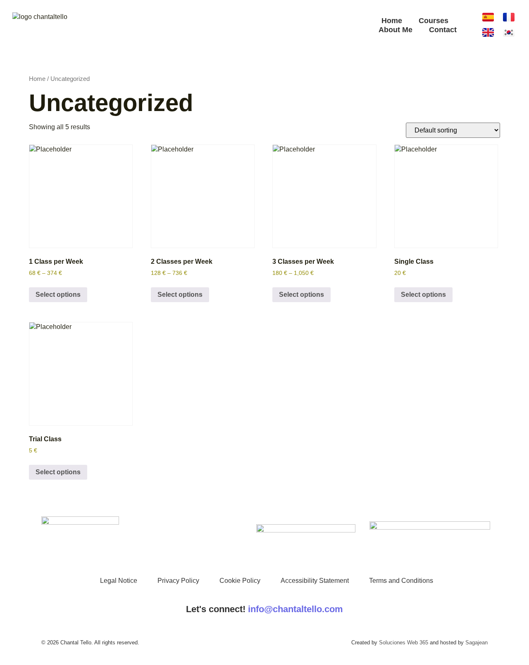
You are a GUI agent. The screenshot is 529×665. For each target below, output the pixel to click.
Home (391, 21)
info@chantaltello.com (295, 609)
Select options (58, 294)
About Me (395, 30)
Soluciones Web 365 (403, 642)
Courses (433, 21)
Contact (443, 30)
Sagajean (476, 642)
